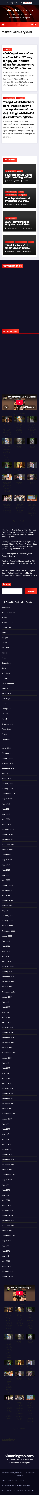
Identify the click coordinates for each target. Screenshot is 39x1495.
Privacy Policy (21, 1490)
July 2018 (5, 1063)
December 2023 (8, 839)
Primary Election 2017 (24, 1485)
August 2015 (7, 1241)
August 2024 (7, 799)
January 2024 (7, 834)
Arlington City (10, 171)
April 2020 (6, 956)
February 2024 (8, 829)
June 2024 (6, 809)
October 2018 (7, 1048)
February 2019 (7, 1027)
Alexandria (9, 242)
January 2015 (7, 1276)
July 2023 (6, 865)
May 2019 (5, 1012)
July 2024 (6, 804)
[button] (32, 25)
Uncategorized (10, 218)
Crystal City (6, 627)
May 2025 (6, 773)
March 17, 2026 (13, 181)
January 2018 (7, 1093)
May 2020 (6, 951)
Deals (4, 632)
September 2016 (8, 1175)
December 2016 (8, 1159)
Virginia (4, 734)
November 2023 (8, 845)
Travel (4, 719)
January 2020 (7, 972)
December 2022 (8, 890)
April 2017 (6, 1139)
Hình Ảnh (5, 648)
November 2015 (8, 1226)
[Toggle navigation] (18, 24)
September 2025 (8, 768)
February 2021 (7, 916)
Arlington (5, 617)
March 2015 (6, 1266)
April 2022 (6, 895)
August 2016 (7, 1180)
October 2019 (7, 987)
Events (19, 171)
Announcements (11, 192)
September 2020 (8, 931)
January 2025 (7, 789)
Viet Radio (31, 1490)
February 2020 (8, 966)
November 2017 (8, 1104)
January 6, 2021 (11, 121)
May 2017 (5, 1134)
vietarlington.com (19, 10)
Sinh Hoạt (6, 699)
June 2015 (6, 1251)
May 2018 (5, 1073)
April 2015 (6, 1261)
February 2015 (7, 1271)
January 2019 (7, 1032)
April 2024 (6, 819)
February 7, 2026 (14, 251)
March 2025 (6, 778)
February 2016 (7, 1210)
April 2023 (6, 880)
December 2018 (8, 1038)
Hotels (4, 653)
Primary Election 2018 (8, 1490)
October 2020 (7, 926)
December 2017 (8, 1099)
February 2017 (7, 1149)
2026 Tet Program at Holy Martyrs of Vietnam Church (19, 224)
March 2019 (6, 1022)
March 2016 (6, 1205)
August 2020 (7, 936)
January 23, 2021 (12, 72)
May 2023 (6, 875)
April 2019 (6, 1017)
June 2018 (6, 1068)
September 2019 (8, 992)
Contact (22, 1480)
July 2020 (6, 941)
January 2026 (7, 758)
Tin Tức (5, 714)
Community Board (13, 1480)
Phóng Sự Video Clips (9, 1485)
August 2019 (7, 997)
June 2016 (6, 1190)
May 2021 (5, 911)
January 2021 (7, 921)
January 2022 (7, 900)
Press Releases (9, 98)
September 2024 (8, 794)
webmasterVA (27, 72)
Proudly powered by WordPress (12, 1473)
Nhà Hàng (6, 673)
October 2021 (7, 905)
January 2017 (7, 1154)
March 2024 (7, 824)
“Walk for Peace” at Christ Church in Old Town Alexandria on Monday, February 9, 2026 (19, 563)
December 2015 (8, 1220)
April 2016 (6, 1200)
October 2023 (7, 850)
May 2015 (5, 1256)
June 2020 (6, 946)
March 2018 (6, 1083)
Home (3, 1480)
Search (6, 584)
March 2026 (6, 748)
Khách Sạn (6, 663)
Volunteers (6, 739)
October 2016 (7, 1170)
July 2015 (5, 1246)
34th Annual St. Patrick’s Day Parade (17, 602)
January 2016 (7, 1215)
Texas (4, 704)
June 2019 (6, 1007)
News (4, 668)
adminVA (26, 181)
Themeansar (19, 1475)
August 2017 (7, 1119)
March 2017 (6, 1144)
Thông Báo (7, 49)
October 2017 (7, 1109)
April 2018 (6, 1078)
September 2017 (8, 1114)
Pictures (5, 678)
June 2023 (6, 870)
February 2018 (7, 1088)
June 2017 (6, 1129)
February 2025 (8, 784)
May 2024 (6, 814)
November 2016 (8, 1165)
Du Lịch (5, 638)
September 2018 (8, 1053)
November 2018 (8, 1043)
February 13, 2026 (14, 228)
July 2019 (5, 1002)
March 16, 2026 (13, 204)
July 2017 (5, 1124)
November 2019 (8, 982)
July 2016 (5, 1185)
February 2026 (8, 753)
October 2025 (7, 763)
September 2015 (8, 1236)
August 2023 (7, 860)
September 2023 (8, 855)
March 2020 (6, 961)
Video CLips (6, 729)
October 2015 (7, 1231)
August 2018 (7, 1058)
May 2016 (5, 1195)
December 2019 (8, 977)
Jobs (4, 658)
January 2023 (7, 885)
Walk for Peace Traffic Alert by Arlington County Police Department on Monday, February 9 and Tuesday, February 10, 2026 (19, 573)
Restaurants (6, 693)
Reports (5, 688)
